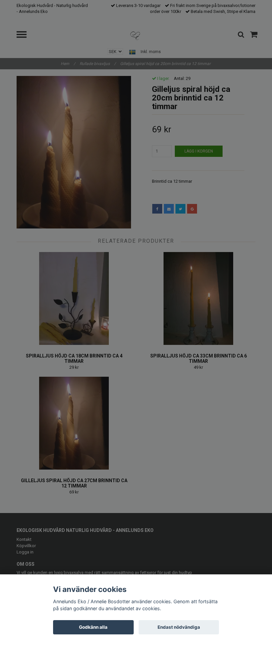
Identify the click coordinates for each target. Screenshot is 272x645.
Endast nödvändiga (179, 627)
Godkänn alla (93, 627)
